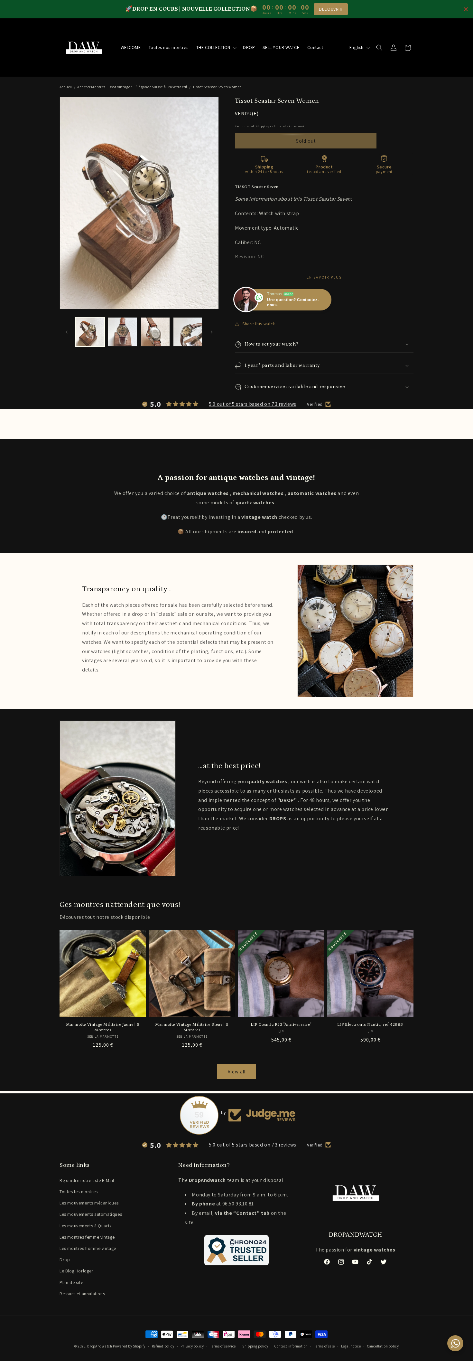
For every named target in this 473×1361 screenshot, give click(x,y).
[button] (215, 47)
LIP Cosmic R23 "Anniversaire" (281, 1024)
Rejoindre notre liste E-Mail (87, 1180)
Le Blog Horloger (77, 1271)
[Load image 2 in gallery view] (122, 332)
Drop (65, 1259)
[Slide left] (67, 332)
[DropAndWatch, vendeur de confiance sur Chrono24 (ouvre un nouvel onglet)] (236, 1250)
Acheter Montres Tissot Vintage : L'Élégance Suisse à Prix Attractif (132, 86)
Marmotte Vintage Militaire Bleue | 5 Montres (192, 1027)
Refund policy (163, 1346)
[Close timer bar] (466, 9)
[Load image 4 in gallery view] (187, 332)
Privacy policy (192, 1346)
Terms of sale (324, 1346)
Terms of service (223, 1346)
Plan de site (71, 1282)
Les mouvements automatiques (91, 1214)
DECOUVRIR (330, 9)
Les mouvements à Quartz (86, 1226)
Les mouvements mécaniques (89, 1203)
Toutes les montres (79, 1191)
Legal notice (351, 1346)
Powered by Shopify (129, 1346)
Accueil (66, 86)
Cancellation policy (383, 1346)
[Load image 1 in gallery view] (90, 332)
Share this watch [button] (259, 324)
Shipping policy (255, 1346)
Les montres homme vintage (88, 1248)
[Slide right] (212, 332)
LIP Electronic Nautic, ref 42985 (370, 1024)
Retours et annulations (82, 1294)
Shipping (263, 126)
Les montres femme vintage (87, 1237)
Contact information (291, 1346)
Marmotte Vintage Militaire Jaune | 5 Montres (103, 1027)
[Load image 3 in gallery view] (155, 332)
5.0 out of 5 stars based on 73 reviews (252, 404)
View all (237, 1072)
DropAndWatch (99, 1346)
